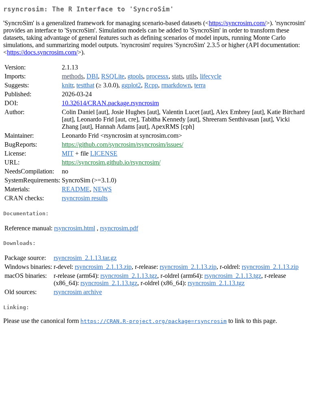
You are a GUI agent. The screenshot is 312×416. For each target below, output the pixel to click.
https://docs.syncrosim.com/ (42, 52)
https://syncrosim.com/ (237, 23)
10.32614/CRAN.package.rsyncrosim (110, 103)
